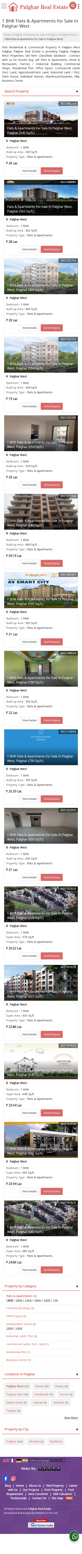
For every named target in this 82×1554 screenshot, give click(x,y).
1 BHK (9, 1300)
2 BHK (19, 1300)
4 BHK (37, 1300)
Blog (8, 1485)
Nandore (58, 1402)
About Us (35, 1485)
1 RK (55, 1300)
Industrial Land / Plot (19, 1336)
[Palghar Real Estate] (38, 7)
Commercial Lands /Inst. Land (25, 1344)
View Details (29, 171)
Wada (58, 1386)
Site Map (57, 1498)
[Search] (72, 5)
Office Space (14, 1316)
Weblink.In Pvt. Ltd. (46, 1513)
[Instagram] (13, 1478)
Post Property (53, 1490)
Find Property (55, 1485)
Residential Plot (16, 1352)
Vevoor (64, 1394)
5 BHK (47, 1300)
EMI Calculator (62, 1494)
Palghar (17, 34)
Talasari (38, 1402)
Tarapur (11, 1410)
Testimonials (18, 1498)
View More (71, 1417)
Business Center (16, 1360)
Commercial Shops (18, 1308)
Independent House (19, 1324)
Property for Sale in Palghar (41, 34)
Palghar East (14, 1394)
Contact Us (39, 1498)
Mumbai (34, 1441)
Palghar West (68, 34)
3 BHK (28, 1300)
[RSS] (69, 1498)
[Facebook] (5, 1478)
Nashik (54, 1441)
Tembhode (41, 1394)
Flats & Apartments (19, 1296)
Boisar (39, 1386)
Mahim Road (14, 1402)
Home (7, 34)
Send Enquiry (52, 171)
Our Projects (31, 1490)
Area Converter (38, 1494)
